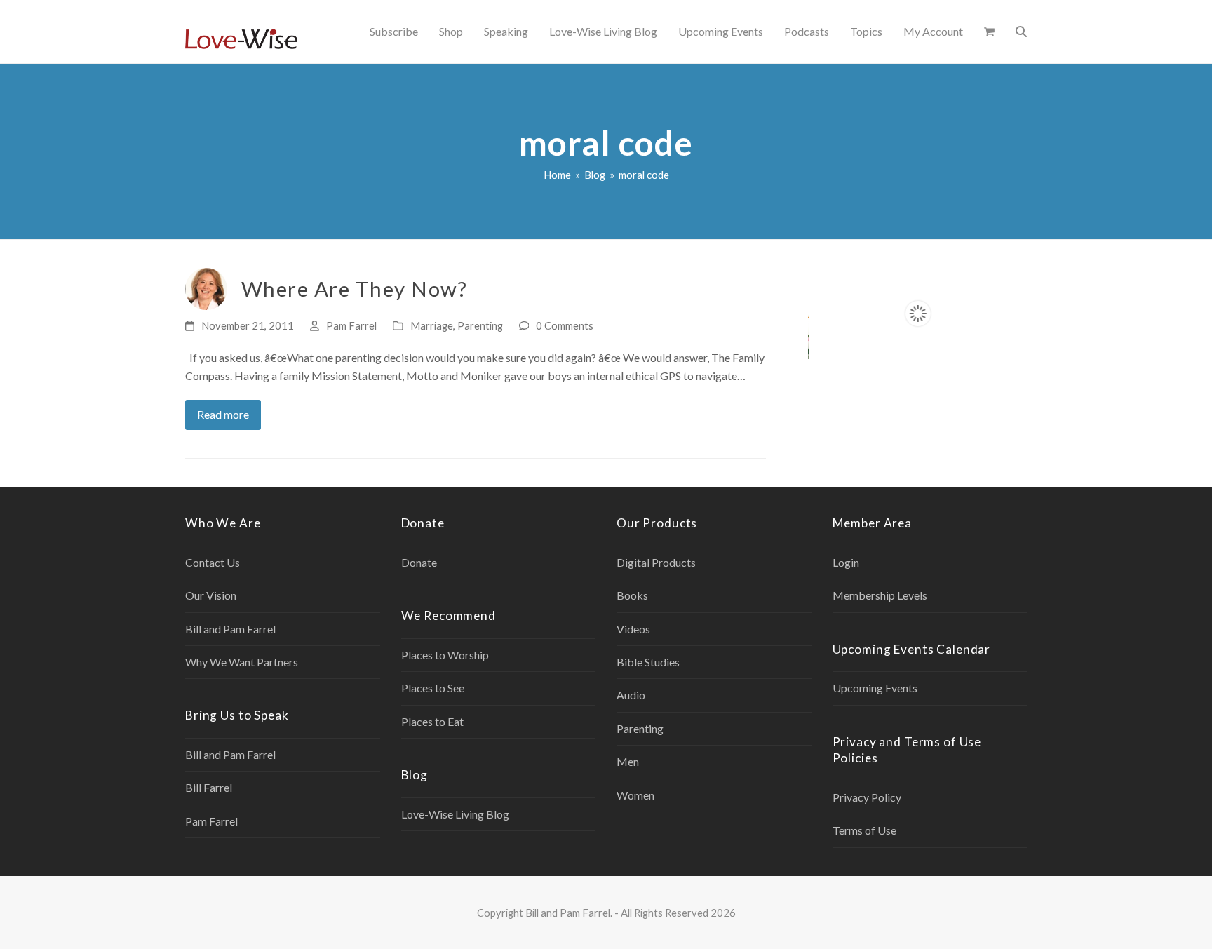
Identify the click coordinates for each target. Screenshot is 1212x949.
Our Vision (210, 595)
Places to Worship (445, 654)
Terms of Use (864, 830)
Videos (633, 628)
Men (628, 761)
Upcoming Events (875, 687)
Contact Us (212, 562)
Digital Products (656, 562)
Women (635, 795)
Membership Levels (880, 595)
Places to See (432, 687)
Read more (223, 414)
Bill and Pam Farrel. (568, 912)
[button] (989, 31)
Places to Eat (432, 721)
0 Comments (564, 325)
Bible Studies (648, 661)
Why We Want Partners (241, 661)
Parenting (480, 325)
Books (632, 595)
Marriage (431, 325)
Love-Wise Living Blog (455, 814)
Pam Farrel (351, 325)
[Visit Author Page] (206, 287)
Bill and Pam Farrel (230, 628)
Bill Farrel (208, 787)
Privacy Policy (867, 797)
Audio (631, 694)
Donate (419, 562)
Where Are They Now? (354, 288)
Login (846, 562)
